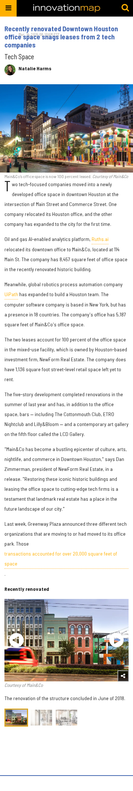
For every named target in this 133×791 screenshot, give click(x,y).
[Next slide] (117, 640)
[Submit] (125, 8)
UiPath (11, 294)
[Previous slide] (16, 640)
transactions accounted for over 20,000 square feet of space (60, 558)
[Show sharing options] (123, 675)
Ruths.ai (100, 239)
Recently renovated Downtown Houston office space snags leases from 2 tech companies (61, 37)
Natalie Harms (34, 68)
